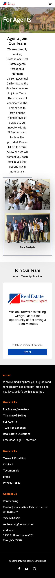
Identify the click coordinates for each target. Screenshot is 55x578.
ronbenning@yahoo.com (18, 524)
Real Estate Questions (16, 433)
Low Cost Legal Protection (19, 440)
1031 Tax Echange (14, 427)
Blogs (6, 476)
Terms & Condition (14, 458)
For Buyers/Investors (16, 409)
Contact (8, 464)
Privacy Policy (11, 482)
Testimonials (11, 470)
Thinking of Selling (14, 415)
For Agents (10, 421)
